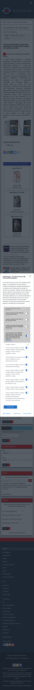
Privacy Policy (27, 413)
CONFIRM (10, 407)
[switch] (27, 313)
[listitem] (17, 309)
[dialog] (17, 345)
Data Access (16, 413)
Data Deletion (7, 413)
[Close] (30, 276)
